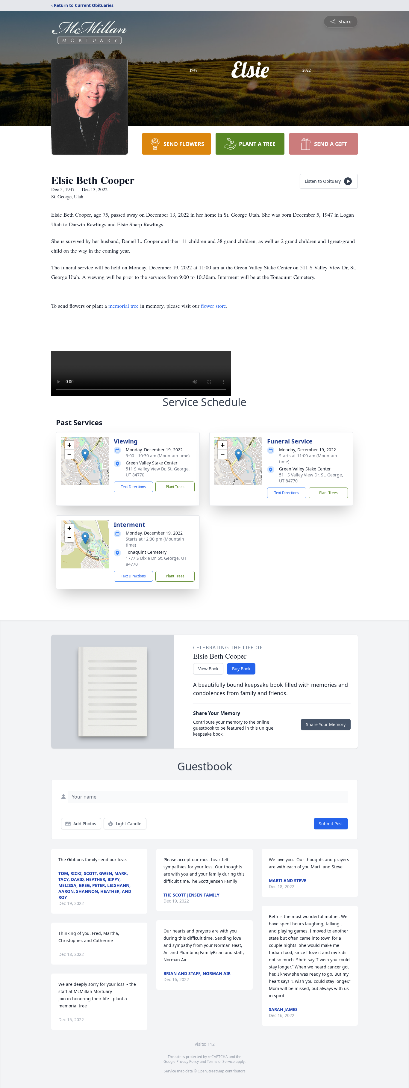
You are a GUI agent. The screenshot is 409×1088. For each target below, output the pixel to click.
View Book (208, 668)
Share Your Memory (326, 724)
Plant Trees (175, 486)
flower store (213, 305)
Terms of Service (221, 1061)
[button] (85, 455)
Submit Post (331, 823)
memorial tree (123, 305)
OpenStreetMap (211, 1071)
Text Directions (133, 486)
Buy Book (241, 668)
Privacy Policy (187, 1061)
